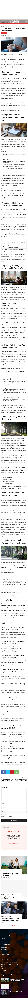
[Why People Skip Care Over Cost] (14, 888)
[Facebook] (3, 772)
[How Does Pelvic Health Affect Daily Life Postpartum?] (14, 865)
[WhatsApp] (16, 772)
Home (2, 26)
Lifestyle (7, 26)
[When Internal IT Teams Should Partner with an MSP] (14, 910)
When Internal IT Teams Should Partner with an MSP (10, 920)
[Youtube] (7, 939)
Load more (13, 925)
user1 (2, 871)
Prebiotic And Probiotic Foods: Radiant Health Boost (7, 780)
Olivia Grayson (14, 32)
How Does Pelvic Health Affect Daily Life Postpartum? (10, 875)
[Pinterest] (12, 772)
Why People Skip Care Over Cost (9, 962)
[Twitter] (8, 772)
